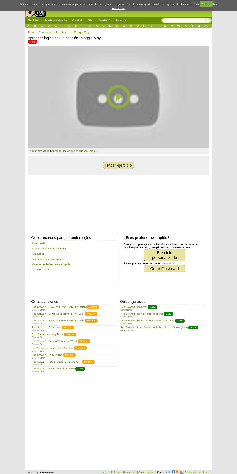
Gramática (38, 253)
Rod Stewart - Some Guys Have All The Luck (58, 313)
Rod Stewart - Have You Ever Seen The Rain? (147, 320)
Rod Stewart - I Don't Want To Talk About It (56, 361)
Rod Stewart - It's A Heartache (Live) (141, 313)
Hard (32, 42)
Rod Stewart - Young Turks (47, 334)
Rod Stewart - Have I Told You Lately (53, 368)
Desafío (103, 20)
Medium (93, 307)
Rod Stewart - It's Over (133, 306)
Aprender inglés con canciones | (70, 150)
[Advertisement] (118, 202)
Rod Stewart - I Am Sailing (47, 354)
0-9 (206, 26)
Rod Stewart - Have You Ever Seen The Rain (58, 320)
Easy (80, 368)
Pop (130, 310)
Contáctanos (145, 472)
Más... (93, 150)
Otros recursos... (42, 269)
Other (42, 310)
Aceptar (206, 4)
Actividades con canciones (47, 258)
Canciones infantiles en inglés (51, 264)
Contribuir (77, 20)
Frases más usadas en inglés (49, 248)
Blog (90, 20)
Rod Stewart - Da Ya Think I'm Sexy (53, 347)
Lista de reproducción (55, 20)
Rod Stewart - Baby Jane (46, 327)
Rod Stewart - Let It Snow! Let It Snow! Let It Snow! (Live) (154, 327)
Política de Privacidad (123, 472)
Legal (105, 472)
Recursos (121, 20)
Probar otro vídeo (39, 150)
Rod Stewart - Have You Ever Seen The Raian (59, 306)
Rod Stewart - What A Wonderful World (54, 341)
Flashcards (38, 243)
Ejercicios (33, 20)
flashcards (168, 263)
